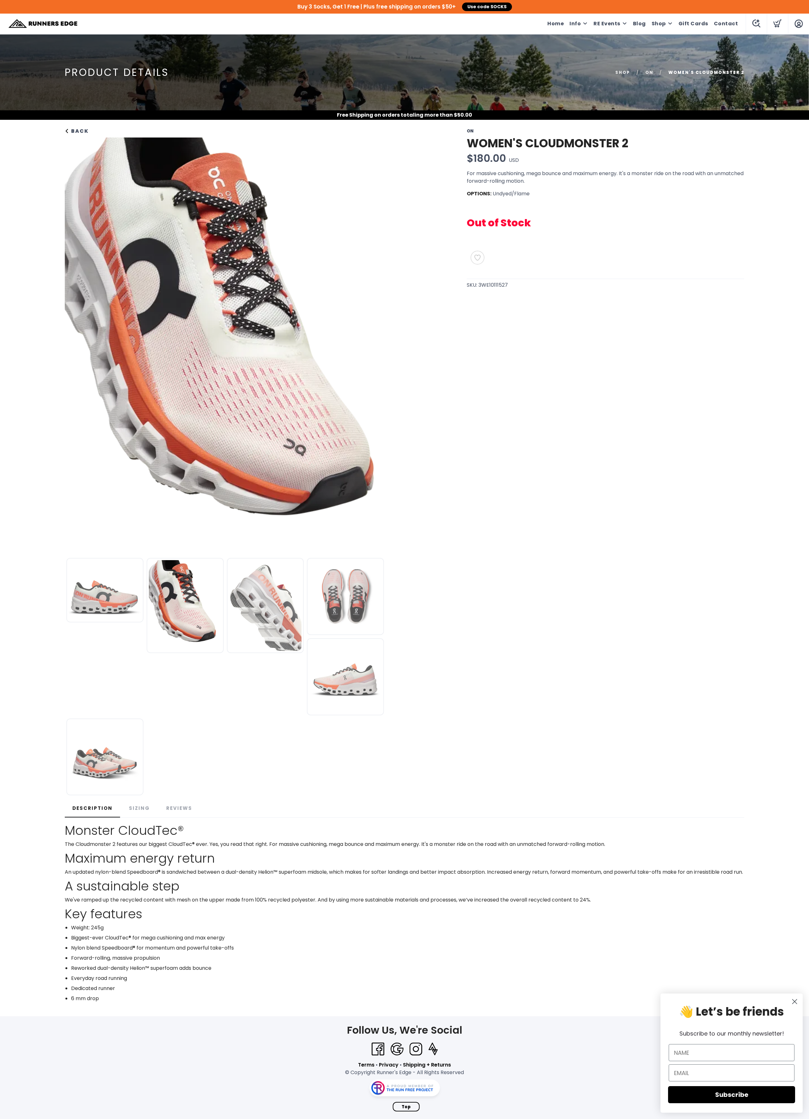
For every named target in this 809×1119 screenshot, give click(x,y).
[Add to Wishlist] (477, 258)
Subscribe (731, 1094)
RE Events (606, 23)
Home (555, 23)
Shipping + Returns (427, 1064)
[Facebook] (377, 1049)
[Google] (396, 1049)
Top (406, 1107)
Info (575, 23)
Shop (659, 23)
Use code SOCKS (487, 6)
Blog (639, 23)
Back (79, 131)
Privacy (388, 1064)
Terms (366, 1064)
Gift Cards (693, 23)
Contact (726, 23)
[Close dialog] (794, 1001)
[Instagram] (415, 1049)
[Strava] (433, 1049)
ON (649, 73)
